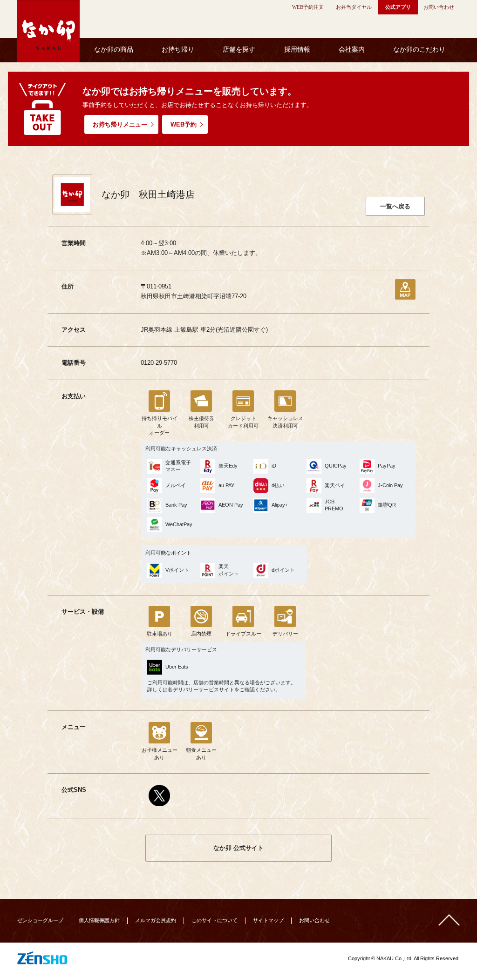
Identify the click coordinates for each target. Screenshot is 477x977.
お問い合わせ (314, 920)
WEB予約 (183, 124)
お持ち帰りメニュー (120, 124)
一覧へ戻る (395, 206)
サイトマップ (268, 920)
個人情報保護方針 (99, 920)
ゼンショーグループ (40, 920)
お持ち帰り (178, 49)
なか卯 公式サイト (238, 847)
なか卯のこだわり (419, 49)
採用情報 (297, 49)
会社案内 (352, 49)
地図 (405, 289)
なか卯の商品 (113, 49)
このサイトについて (214, 920)
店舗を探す (239, 49)
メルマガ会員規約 (155, 920)
